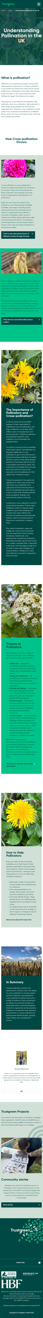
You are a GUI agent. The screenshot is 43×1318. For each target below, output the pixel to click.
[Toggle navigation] (39, 4)
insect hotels (18, 882)
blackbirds (10, 536)
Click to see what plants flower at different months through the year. (16, 235)
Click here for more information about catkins (18, 321)
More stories (8, 1205)
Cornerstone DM (34, 1305)
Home (3, 10)
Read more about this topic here (18, 920)
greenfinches (11, 538)
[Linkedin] (21, 1091)
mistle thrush (19, 536)
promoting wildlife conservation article (24, 1122)
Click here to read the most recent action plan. (19, 765)
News (10, 10)
